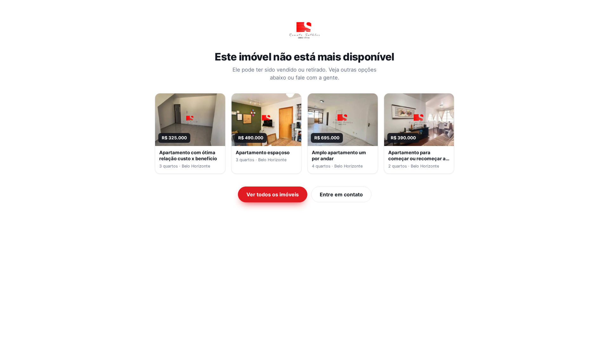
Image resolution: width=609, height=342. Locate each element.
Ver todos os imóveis (272, 194)
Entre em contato (341, 194)
